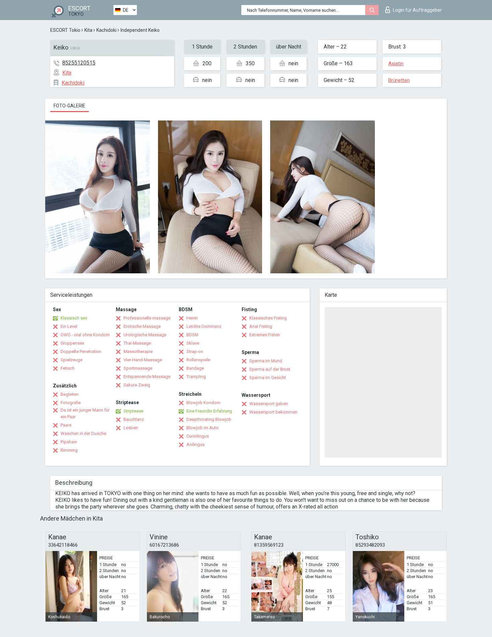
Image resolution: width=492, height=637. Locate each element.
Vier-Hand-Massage (143, 359)
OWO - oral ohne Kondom (85, 334)
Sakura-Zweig (137, 384)
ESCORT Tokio (65, 30)
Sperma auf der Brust (269, 369)
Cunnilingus (197, 436)
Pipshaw (69, 441)
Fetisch (68, 368)
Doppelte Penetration (81, 351)
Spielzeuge (71, 359)
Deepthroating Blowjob (208, 419)
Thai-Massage (137, 343)
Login (417, 10)
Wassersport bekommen (273, 412)
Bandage (195, 368)
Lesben (131, 427)
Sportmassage (138, 368)
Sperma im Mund (265, 360)
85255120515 (78, 63)
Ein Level (69, 326)
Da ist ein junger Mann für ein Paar (85, 413)
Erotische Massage (142, 326)
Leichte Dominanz (203, 326)
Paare (66, 425)
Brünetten (399, 80)
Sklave (192, 343)
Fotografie (71, 402)
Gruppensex (72, 343)
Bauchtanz (134, 419)
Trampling (196, 376)
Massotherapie (138, 351)
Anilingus (195, 444)
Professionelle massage (147, 318)
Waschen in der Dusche (83, 433)
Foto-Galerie (69, 105)
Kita (88, 30)
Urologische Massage (145, 334)
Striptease (133, 411)
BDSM (192, 334)
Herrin (192, 318)
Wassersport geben (268, 403)
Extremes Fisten (264, 334)
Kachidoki (106, 30)
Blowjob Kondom (203, 402)
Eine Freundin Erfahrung (209, 411)
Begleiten (70, 394)
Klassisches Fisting (268, 318)
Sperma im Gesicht (267, 377)
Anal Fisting (260, 326)
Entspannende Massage (147, 376)
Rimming (69, 450)
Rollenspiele (198, 359)
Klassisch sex (74, 318)
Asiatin (395, 64)
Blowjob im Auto (202, 427)
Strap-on (194, 351)
